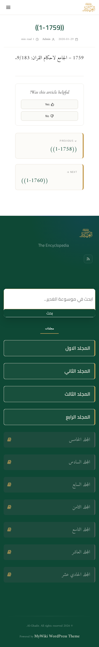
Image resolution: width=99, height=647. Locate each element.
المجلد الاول (77, 348)
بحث (50, 313)
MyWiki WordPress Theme (57, 636)
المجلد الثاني (77, 371)
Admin (46, 39)
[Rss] (88, 259)
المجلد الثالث (77, 393)
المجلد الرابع (78, 416)
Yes (47, 104)
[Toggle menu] (8, 7)
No (47, 116)
